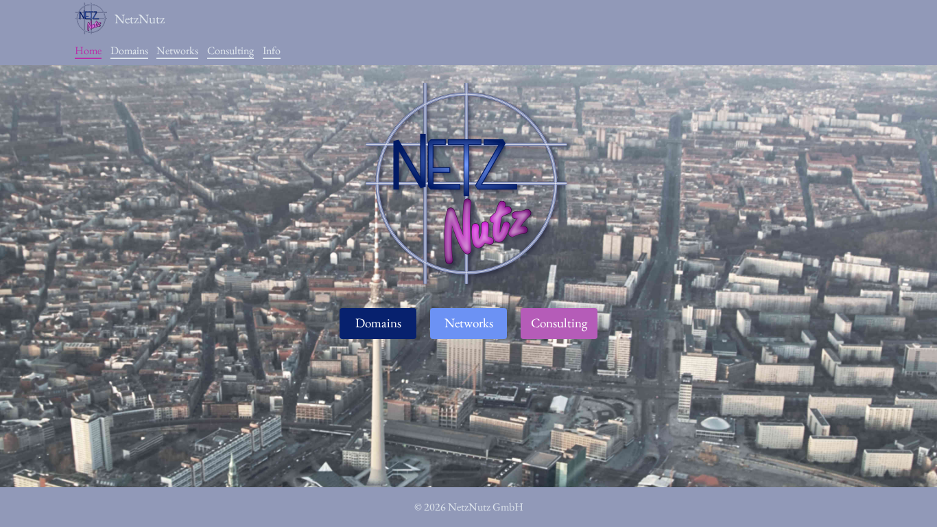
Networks (177, 50)
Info (272, 50)
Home (88, 50)
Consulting (230, 50)
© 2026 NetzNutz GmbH (468, 507)
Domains (129, 50)
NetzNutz (140, 18)
